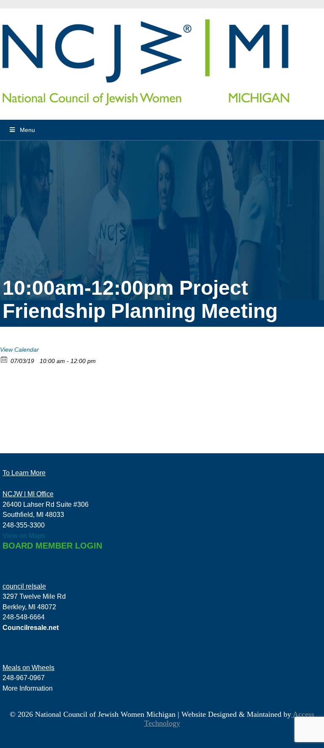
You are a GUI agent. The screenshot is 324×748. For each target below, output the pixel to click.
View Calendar (19, 349)
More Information (28, 688)
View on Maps (24, 535)
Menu (27, 129)
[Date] (4, 359)
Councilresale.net (31, 627)
